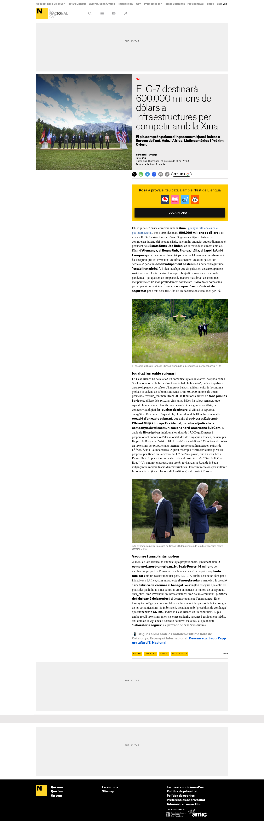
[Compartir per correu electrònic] (160, 174)
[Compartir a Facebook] (154, 174)
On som (56, 795)
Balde (210, 4)
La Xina (137, 654)
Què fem (57, 791)
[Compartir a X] (134, 174)
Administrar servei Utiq (184, 804)
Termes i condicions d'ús (185, 787)
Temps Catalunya (174, 4)
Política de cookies (181, 795)
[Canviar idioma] (114, 13)
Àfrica (164, 654)
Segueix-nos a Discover (50, 4)
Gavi (138, 4)
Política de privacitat (182, 791)
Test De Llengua (76, 4)
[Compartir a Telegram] (147, 174)
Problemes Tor (153, 4)
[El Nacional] (42, 13)
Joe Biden (150, 654)
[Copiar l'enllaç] (167, 174)
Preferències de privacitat (186, 800)
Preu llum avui (195, 4)
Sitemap (108, 791)
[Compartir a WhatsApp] (141, 174)
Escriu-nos (110, 787)
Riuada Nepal (125, 4)
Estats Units (179, 654)
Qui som (57, 787)
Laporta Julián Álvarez (102, 4)
